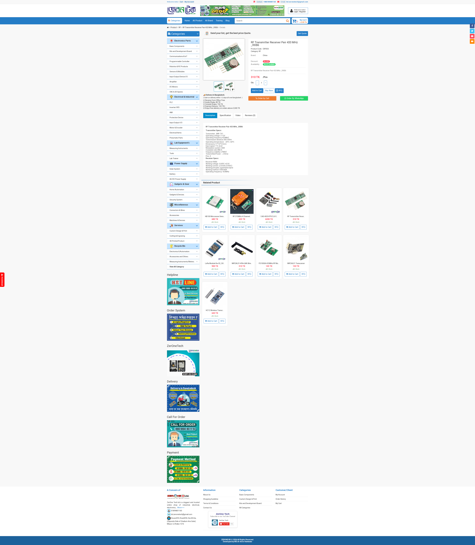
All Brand (209, 20)
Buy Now (269, 90)
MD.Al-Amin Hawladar (243, 542)
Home (187, 20)
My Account (189, 2)
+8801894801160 (269, 2)
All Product (197, 20)
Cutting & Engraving (177, 236)
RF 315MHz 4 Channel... (242, 216)
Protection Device (176, 118)
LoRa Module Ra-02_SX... (215, 263)
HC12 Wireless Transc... (215, 310)
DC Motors (174, 87)
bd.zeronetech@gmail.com (297, 2)
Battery (172, 174)
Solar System (175, 169)
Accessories (174, 215)
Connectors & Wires (177, 210)
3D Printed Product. (177, 241)
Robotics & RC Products (179, 66)
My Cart (279, 503)
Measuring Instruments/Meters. (182, 262)
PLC (171, 102)
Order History (281, 499)
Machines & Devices (177, 220)
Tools (172, 153)
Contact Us (207, 508)
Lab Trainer (174, 158)
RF (180, 27)
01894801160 (176, 511)
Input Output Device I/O (179, 77)
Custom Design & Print (178, 231)
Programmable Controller (180, 61)
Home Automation (177, 190)
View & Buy (214, 195)
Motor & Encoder (176, 128)
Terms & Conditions (210, 503)
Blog (227, 20)
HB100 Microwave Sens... (215, 216)
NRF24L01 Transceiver (296, 263)
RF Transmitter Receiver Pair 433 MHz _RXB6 (200, 27)
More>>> (180, 508)
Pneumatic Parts (176, 138)
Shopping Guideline (210, 499)
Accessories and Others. (179, 257)
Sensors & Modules (177, 72)
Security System (176, 200)
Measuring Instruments (179, 148)
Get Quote (302, 33)
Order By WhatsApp (295, 98)
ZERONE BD (226, 540)
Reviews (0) (250, 115)
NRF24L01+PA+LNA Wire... (242, 263)
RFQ (280, 90)
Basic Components (177, 46)
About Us (206, 495)
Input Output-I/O (176, 123)
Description (210, 115)
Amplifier (173, 82)
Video (237, 115)
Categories (175, 20)
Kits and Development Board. (181, 51)
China (265, 55)
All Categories (244, 508)
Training (219, 20)
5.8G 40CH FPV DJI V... (269, 216)
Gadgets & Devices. (177, 195)
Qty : (252, 83)
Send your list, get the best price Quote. (230, 33)
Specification (225, 115)
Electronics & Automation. (180, 251)
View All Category (177, 267)
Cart (181, 2)
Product (174, 27)
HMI (171, 112)
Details (222, 27)
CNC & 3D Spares (176, 92)
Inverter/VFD (174, 107)
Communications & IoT (178, 56)
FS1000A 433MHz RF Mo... (269, 263)
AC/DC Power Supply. (178, 179)
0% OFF (266, 61)
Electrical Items (175, 133)
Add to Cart (257, 90)
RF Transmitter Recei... (296, 216)
